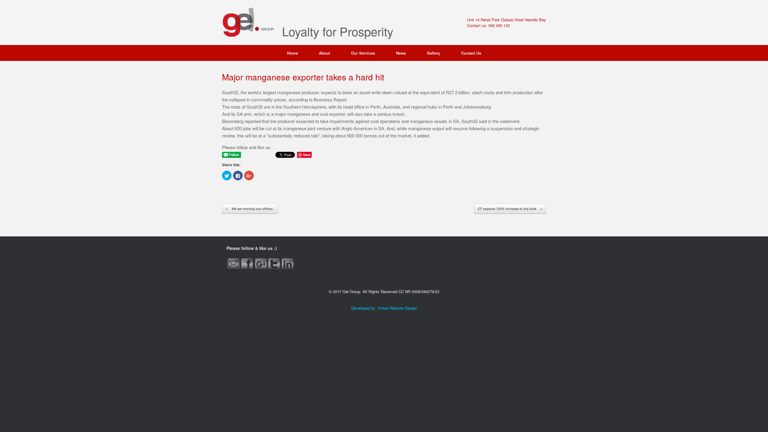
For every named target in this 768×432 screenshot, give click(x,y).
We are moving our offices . (249, 208)
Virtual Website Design (397, 308)
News (401, 53)
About (324, 53)
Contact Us (471, 53)
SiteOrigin (380, 321)
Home (292, 53)
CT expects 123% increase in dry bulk (510, 208)
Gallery (433, 53)
